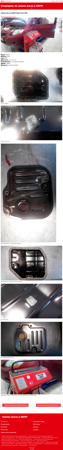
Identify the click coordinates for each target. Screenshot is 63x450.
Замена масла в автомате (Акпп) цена (24, 442)
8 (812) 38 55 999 (57, 1)
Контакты (35, 429)
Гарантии (35, 427)
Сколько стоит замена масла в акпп (27, 440)
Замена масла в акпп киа (39, 442)
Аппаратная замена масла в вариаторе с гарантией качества (14, 436)
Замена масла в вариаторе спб (7, 437)
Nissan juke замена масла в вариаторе (9, 445)
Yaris (14, 16)
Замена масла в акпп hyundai (7, 443)
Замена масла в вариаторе (8, 432)
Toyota (10, 16)
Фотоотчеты (4, 16)
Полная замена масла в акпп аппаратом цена (43, 439)
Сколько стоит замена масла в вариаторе (10, 440)
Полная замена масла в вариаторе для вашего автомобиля (28, 437)
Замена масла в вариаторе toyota (35, 443)
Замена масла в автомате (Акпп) (8, 442)
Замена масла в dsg (23, 445)
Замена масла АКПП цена (42, 440)
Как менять (4, 427)
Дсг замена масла (32, 445)
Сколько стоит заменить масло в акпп (9, 439)
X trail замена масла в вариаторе (51, 443)
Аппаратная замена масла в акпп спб (50, 437)
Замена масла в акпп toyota (21, 443)
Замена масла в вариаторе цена (25, 439)
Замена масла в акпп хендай (52, 442)
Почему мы (4, 421)
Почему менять (5, 424)
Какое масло (4, 429)
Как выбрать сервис (39, 421)
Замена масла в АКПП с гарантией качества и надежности (40, 436)
